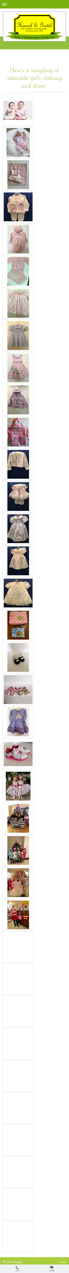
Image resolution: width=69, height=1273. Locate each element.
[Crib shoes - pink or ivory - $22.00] (18, 689)
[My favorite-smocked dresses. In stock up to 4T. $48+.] (18, 335)
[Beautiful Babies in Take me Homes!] (18, 142)
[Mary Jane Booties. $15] (18, 657)
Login (63, 1262)
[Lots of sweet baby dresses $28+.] (18, 303)
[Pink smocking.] (18, 560)
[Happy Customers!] (18, 786)
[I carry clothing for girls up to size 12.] (18, 721)
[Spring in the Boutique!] (18, 882)
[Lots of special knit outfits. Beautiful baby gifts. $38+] (18, 239)
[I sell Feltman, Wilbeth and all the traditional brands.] (18, 593)
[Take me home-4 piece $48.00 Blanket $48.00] (18, 271)
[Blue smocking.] (18, 528)
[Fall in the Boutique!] (18, 914)
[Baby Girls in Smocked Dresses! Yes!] (18, 110)
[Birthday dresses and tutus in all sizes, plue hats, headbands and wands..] (18, 367)
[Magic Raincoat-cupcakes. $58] (18, 432)
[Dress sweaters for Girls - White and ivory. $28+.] (18, 464)
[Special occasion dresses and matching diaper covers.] (18, 496)
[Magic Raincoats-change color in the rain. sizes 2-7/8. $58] (18, 400)
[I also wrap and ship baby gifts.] (18, 625)
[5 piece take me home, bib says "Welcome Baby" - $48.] (18, 206)
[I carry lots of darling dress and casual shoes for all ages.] (18, 754)
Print (9, 1262)
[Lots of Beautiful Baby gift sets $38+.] (18, 174)
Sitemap (17, 1262)
